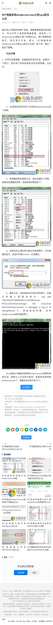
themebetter (35, 591)
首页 (3, 619)
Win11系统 (26, 621)
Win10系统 (19, 622)
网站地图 (47, 591)
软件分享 (49, 621)
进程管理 (26, 437)
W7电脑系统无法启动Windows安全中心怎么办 (12, 447)
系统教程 (42, 621)
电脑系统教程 (6, 9)
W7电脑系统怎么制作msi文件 (40, 447)
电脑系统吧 (26, 3)
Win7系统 (11, 621)
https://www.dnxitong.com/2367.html (29, 407)
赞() (31, 22)
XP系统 (34, 621)
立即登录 (20, 573)
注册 (34, 573)
